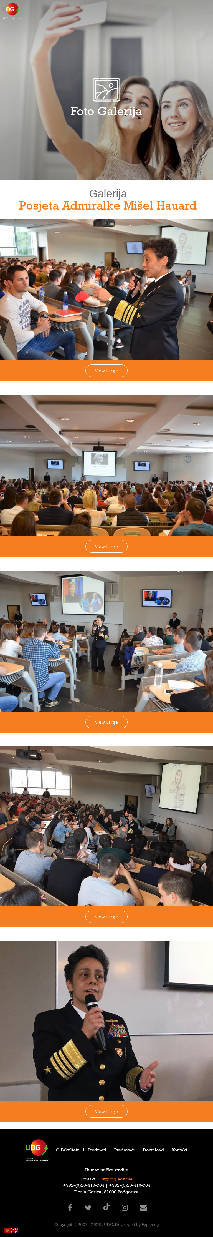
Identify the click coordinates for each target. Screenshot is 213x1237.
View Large (106, 370)
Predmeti (97, 1151)
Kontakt (179, 1151)
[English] (15, 1230)
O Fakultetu (68, 1151)
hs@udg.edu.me (116, 1179)
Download (153, 1151)
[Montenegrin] (7, 1230)
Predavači (124, 1151)
